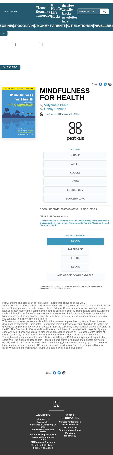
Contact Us (43, 419)
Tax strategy (70, 436)
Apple (75, 164)
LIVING (30, 25)
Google (75, 172)
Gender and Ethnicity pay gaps (43, 426)
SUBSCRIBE (10, 67)
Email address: (7, 44)
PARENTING (60, 25)
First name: (5, 41)
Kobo (75, 181)
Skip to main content (9, 1)
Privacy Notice (58, 58)
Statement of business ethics (43, 430)
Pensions (70, 433)
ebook (75, 258)
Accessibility (42, 422)
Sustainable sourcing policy (43, 438)
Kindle (75, 155)
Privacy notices (70, 424)
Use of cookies (70, 427)
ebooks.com (75, 190)
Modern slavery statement (43, 434)
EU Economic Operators (43, 442)
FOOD (20, 25)
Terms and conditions (70, 430)
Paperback (75, 249)
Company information (70, 422)
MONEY (43, 25)
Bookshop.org (75, 198)
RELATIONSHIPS (84, 25)
